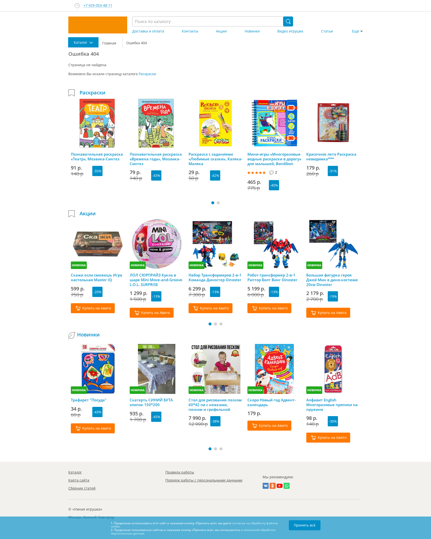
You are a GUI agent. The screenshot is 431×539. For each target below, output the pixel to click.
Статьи (327, 31)
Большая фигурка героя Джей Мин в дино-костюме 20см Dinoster (332, 280)
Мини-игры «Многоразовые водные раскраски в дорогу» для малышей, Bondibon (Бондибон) (274, 159)
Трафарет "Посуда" (89, 400)
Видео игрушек (290, 31)
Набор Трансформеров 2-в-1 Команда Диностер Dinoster (215, 277)
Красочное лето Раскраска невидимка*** (331, 156)
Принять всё (305, 525)
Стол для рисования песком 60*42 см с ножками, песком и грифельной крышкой (215, 405)
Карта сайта (78, 480)
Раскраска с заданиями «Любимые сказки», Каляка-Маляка (215, 159)
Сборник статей (82, 488)
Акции (221, 31)
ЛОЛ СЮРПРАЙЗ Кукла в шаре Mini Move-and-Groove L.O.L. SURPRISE (156, 280)
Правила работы (179, 472)
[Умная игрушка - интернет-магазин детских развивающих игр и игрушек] (97, 24)
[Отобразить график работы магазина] (77, 5)
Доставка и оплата (148, 31)
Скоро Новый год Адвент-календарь (271, 402)
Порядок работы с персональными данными (203, 480)
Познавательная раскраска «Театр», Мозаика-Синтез (97, 156)
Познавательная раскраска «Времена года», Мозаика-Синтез (156, 159)
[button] (212, 202)
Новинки (252, 31)
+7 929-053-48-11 (98, 5)
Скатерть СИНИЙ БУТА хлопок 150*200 (151, 402)
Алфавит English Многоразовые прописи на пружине (332, 405)
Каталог (75, 472)
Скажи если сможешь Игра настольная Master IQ (96, 277)
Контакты (190, 31)
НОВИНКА (79, 265)
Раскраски (147, 73)
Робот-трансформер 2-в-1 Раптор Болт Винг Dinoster (272, 277)
